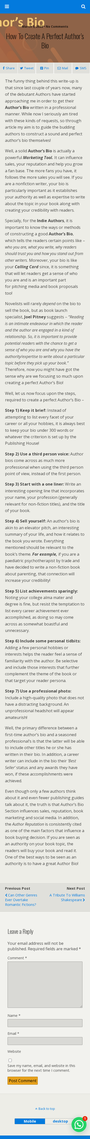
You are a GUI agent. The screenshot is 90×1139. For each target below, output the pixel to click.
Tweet (29, 68)
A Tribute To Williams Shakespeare (67, 897)
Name (14, 1015)
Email (13, 1033)
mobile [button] (30, 1121)
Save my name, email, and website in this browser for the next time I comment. (41, 1068)
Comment (17, 958)
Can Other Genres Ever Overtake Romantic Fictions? (21, 900)
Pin (46, 68)
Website (14, 1051)
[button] (79, 1124)
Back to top (46, 1108)
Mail (65, 68)
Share (10, 68)
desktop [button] (60, 1121)
